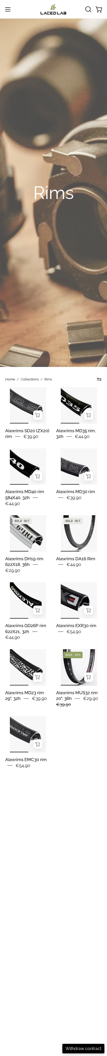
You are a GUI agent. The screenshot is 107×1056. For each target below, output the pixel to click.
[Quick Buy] (38, 415)
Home (10, 379)
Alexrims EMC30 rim (26, 759)
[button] (87, 9)
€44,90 (82, 436)
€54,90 (73, 631)
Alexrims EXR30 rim (76, 625)
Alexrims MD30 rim (75, 491)
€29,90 (12, 570)
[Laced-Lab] (53, 9)
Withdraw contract (83, 1048)
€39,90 (30, 436)
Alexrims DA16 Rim (75, 558)
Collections (30, 379)
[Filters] (99, 379)
